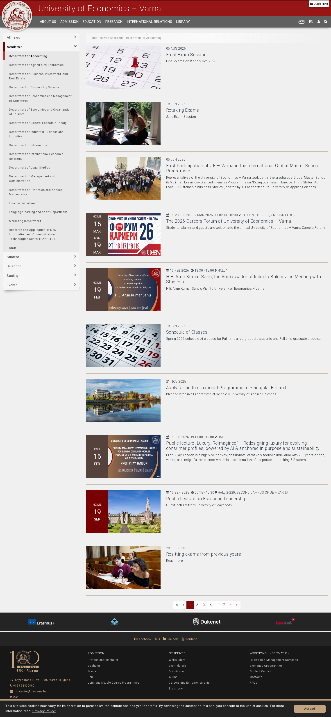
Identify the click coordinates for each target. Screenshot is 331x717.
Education (92, 22)
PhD (90, 677)
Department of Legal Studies (29, 167)
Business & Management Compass (274, 659)
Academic (15, 47)
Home (93, 37)
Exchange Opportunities (266, 665)
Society (13, 275)
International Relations (149, 22)
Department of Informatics (28, 145)
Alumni (173, 677)
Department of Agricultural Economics (36, 65)
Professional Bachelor (103, 659)
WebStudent (177, 659)
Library (183, 22)
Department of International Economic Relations (36, 156)
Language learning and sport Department (38, 212)
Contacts (256, 677)
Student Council (261, 671)
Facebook (144, 639)
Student (13, 257)
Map (15, 697)
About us (48, 22)
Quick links (320, 3)
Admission (69, 22)
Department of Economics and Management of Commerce (40, 98)
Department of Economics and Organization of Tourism (40, 111)
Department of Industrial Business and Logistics (36, 134)
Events (12, 285)
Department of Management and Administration (32, 178)
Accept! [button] (309, 708)
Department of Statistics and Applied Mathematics (36, 192)
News (103, 37)
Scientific (14, 266)
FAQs (253, 682)
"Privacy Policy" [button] (44, 711)
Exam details (177, 665)
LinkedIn (172, 639)
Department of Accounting (28, 56)
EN (311, 22)
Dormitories (177, 671)
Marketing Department (25, 220)
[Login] (318, 22)
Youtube (191, 639)
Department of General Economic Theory (38, 123)
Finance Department (23, 203)
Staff (12, 247)
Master (92, 671)
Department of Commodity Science (34, 87)
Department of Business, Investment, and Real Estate (38, 76)
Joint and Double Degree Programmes (113, 682)
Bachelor (94, 665)
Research (114, 22)
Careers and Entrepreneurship (189, 682)
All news (13, 37)
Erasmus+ (176, 688)
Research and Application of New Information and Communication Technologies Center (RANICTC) (33, 234)
